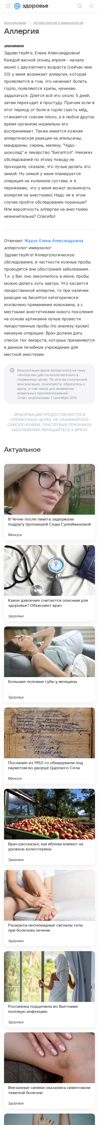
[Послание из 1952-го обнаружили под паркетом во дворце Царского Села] (49, 746)
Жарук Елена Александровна (53, 240)
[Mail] (17, 6)
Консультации (15, 23)
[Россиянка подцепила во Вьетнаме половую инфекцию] (49, 989)
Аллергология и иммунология (58, 23)
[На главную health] (34, 6)
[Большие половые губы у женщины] (49, 664)
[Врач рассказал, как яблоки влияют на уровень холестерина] (49, 827)
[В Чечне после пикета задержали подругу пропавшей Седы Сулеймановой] (49, 502)
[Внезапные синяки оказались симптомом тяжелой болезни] (49, 1070)
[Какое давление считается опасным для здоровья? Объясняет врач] (49, 583)
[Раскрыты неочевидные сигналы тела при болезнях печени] (49, 908)
